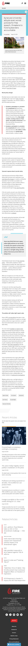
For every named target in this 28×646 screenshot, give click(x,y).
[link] (6, 3)
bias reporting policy (19, 188)
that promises (19, 78)
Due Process (5, 399)
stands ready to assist (20, 386)
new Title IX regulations (13, 344)
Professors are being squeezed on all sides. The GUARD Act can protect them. (13, 482)
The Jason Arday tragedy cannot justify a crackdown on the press (13, 466)
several (9, 85)
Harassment (21, 395)
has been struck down (12, 366)
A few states (5, 206)
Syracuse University (20, 64)
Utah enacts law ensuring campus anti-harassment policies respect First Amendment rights (12, 541)
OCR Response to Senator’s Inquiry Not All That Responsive (14, 579)
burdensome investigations (18, 375)
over (16, 85)
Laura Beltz (7, 34)
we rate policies (12, 317)
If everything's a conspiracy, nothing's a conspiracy (11, 448)
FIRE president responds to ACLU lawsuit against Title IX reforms (13, 552)
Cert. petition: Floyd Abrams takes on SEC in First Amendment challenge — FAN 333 (14, 530)
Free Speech (13, 395)
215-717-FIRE (17, 605)
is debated (13, 213)
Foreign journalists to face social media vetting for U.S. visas (13, 500)
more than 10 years (11, 88)
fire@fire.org (10, 605)
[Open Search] (22, 3)
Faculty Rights (13, 399)
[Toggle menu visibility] (25, 3)
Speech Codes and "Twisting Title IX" (13, 561)
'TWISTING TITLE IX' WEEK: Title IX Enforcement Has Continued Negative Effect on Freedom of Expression (14, 571)
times (13, 85)
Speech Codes (5, 395)
